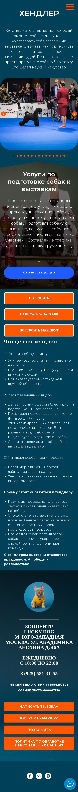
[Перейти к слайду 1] (14, 156)
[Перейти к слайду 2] (17, 156)
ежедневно (39, 665)
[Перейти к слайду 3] (21, 156)
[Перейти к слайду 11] (50, 156)
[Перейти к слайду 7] (35, 156)
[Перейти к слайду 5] (28, 156)
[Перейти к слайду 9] (42, 156)
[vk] (39, 783)
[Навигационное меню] (70, 7)
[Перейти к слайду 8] (39, 156)
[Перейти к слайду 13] (57, 156)
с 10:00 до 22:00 (39, 670)
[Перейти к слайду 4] (24, 156)
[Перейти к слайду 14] (60, 156)
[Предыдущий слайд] (3, 113)
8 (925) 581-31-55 (39, 681)
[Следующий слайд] (74, 113)
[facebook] (30, 783)
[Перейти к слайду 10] (46, 156)
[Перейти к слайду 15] (64, 156)
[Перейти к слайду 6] (32, 156)
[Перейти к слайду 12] (53, 156)
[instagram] (48, 783)
